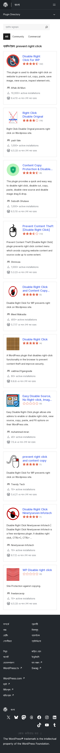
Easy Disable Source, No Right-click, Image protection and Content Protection (37, 398)
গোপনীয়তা (7, 641)
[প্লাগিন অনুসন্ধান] (46, 27)
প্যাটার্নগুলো (36, 641)
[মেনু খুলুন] (55, 5)
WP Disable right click (37, 570)
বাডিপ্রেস (8, 695)
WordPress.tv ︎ (12, 668)
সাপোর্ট (5, 656)
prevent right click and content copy (35, 458)
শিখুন (5, 651)
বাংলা (13, 709)
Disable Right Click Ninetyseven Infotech (37, 511)
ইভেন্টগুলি (35, 656)
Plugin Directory (11, 14)
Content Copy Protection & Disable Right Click (36, 167)
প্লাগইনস (36, 635)
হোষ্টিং (5, 635)
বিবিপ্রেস (8, 689)
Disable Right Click (35, 339)
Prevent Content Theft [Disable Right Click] (38, 227)
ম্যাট (6, 684)
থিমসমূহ (35, 629)
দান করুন (37, 662)
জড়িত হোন (36, 651)
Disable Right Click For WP (31, 58)
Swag (36, 668)
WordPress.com (14, 678)
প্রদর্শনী (35, 624)
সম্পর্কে (6, 624)
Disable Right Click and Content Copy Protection (35, 289)
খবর (4, 629)
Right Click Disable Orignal (33, 114)
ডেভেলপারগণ (8, 662)
